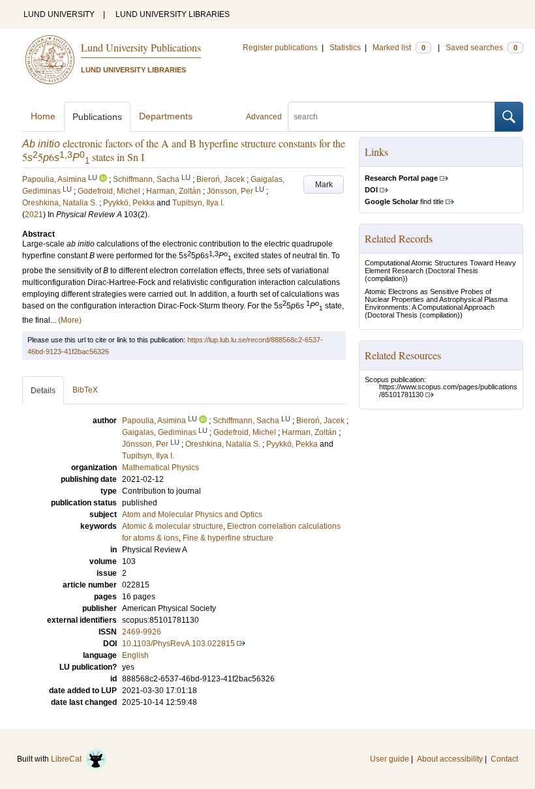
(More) (70, 320)
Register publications (280, 47)
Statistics (345, 47)
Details (43, 390)
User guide (389, 759)
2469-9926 (141, 631)
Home (43, 116)
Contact (504, 759)
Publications (97, 117)
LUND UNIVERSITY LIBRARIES (172, 14)
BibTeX (85, 389)
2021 (34, 214)
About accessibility (450, 759)
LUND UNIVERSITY (59, 14)
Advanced (264, 116)
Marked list (399, 47)
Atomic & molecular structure (172, 526)
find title (404, 201)
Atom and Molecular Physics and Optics (192, 514)
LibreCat (68, 759)
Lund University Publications (141, 47)
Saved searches (481, 47)
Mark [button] (324, 184)
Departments (165, 116)
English (135, 655)
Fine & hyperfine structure (228, 538)
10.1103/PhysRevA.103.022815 (178, 643)
